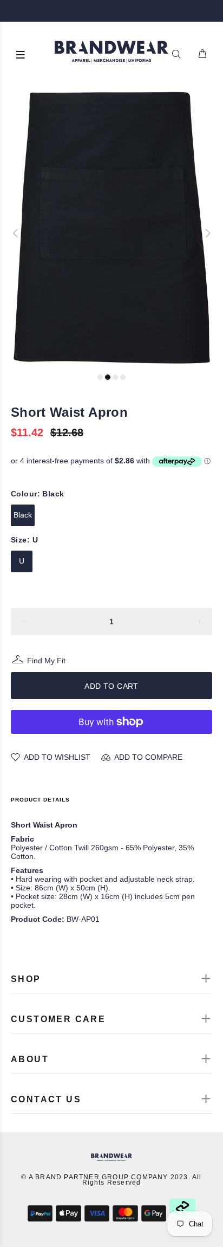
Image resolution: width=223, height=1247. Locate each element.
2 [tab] (107, 377)
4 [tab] (123, 377)
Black (23, 515)
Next (207, 233)
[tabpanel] (111, 228)
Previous (15, 233)
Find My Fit (46, 662)
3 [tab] (115, 377)
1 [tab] (100, 377)
